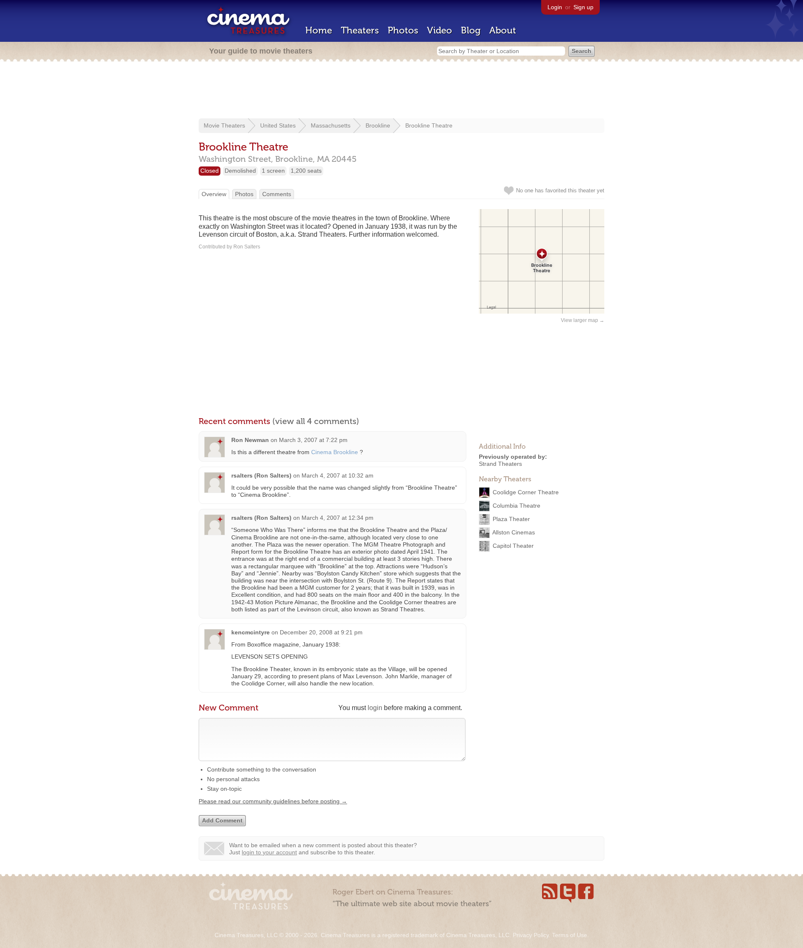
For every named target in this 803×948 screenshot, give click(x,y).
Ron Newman (250, 440)
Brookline (378, 125)
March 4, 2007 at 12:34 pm (337, 517)
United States (278, 125)
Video (439, 30)
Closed (209, 170)
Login (554, 7)
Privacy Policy (531, 935)
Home (318, 30)
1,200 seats (306, 170)
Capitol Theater (513, 545)
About (502, 30)
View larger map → (582, 320)
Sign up (583, 7)
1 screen (273, 170)
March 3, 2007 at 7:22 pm (313, 440)
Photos (403, 30)
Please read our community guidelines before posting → (273, 801)
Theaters (360, 30)
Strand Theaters (500, 463)
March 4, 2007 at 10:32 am (337, 475)
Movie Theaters (224, 125)
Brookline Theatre (429, 125)
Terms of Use (569, 935)
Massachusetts (330, 125)
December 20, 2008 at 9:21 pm (321, 632)
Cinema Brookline (334, 452)
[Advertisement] (401, 91)
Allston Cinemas (513, 532)
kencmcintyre (250, 632)
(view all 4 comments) (315, 421)
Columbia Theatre (516, 505)
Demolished (240, 170)
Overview (214, 194)
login (375, 707)
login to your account (269, 852)
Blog (471, 30)
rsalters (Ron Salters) (261, 475)
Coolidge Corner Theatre (526, 491)
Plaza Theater (511, 518)
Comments (276, 194)
